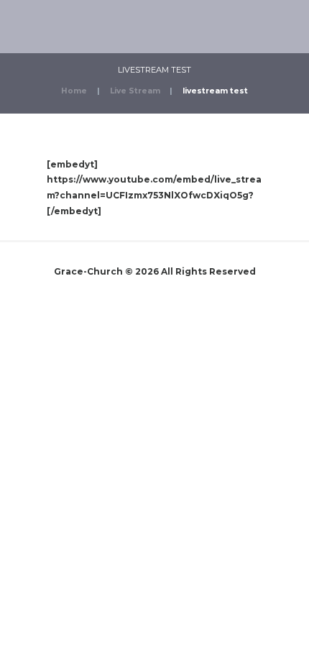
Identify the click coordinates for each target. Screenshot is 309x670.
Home (74, 91)
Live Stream (135, 91)
